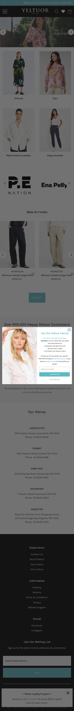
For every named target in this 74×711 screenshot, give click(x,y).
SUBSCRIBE (54, 374)
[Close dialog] (69, 329)
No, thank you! (55, 379)
